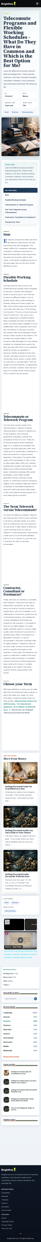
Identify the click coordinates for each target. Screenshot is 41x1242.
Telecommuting (27, 112)
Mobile (20, 1046)
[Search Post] (35, 998)
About (3, 1218)
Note (7, 195)
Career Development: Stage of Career (22, 1109)
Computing (20, 1013)
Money (6, 13)
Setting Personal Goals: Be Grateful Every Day (18, 787)
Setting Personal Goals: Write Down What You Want (22, 1100)
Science (20, 1034)
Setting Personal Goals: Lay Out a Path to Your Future (19, 831)
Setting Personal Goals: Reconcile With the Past (17, 875)
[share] (33, 933)
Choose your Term (12, 222)
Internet (20, 1017)
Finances (20, 1025)
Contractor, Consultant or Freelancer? (20, 217)
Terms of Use (6, 1228)
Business (15, 112)
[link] (6, 933)
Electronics (20, 1042)
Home (7, 112)
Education (20, 1029)
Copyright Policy (7, 1221)
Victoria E (8, 96)
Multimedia (20, 1051)
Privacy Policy (6, 1225)
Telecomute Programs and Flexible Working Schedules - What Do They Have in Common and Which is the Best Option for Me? (20, 934)
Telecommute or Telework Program (19, 205)
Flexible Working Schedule (15, 200)
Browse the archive (11, 1057)
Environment (20, 1038)
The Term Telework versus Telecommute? (16, 211)
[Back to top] (20, 1233)
